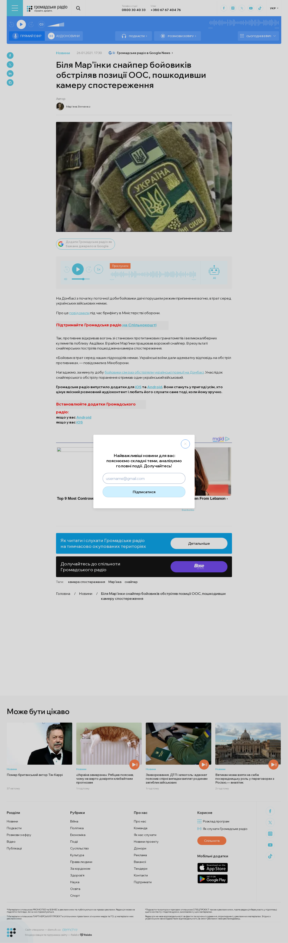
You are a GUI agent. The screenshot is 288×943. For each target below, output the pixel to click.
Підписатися (144, 492)
